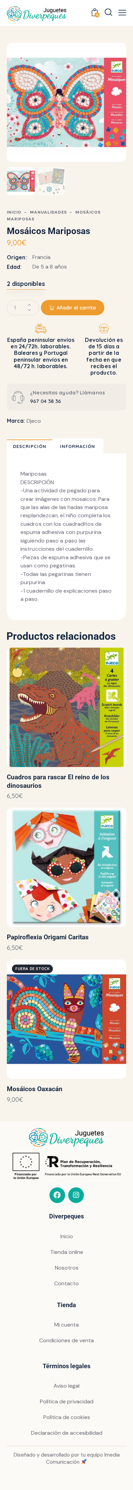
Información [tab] (77, 446)
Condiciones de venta (66, 1340)
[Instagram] (76, 1195)
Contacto (66, 1283)
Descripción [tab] (29, 446)
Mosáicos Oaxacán (34, 1089)
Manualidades (48, 212)
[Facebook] (57, 1195)
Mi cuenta (66, 1324)
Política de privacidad (66, 1401)
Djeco (34, 420)
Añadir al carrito (76, 308)
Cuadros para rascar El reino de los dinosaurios (58, 781)
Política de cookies (66, 1417)
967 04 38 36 (45, 401)
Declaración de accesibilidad (66, 1432)
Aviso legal (66, 1385)
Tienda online (66, 1252)
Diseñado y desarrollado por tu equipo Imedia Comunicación (67, 1458)
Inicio (14, 212)
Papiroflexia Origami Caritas (48, 937)
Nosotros (66, 1267)
